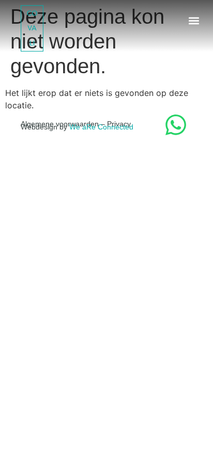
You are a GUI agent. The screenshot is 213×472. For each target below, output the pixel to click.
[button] (194, 20)
